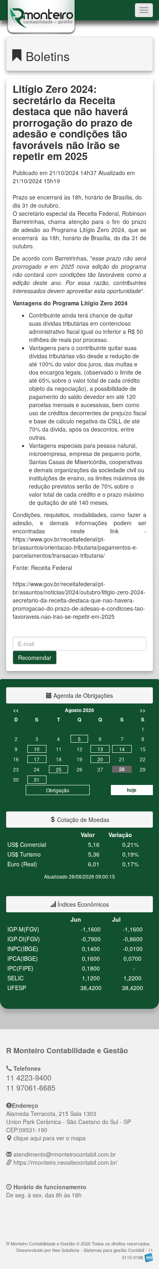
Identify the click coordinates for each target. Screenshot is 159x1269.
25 (59, 769)
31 (37, 779)
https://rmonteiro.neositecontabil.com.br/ (65, 1162)
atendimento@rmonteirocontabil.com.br (64, 1154)
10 (37, 748)
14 (122, 748)
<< (16, 710)
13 (100, 748)
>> (143, 710)
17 (37, 759)
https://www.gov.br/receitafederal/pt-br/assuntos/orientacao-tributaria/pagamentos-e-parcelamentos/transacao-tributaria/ (75, 547)
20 (100, 759)
